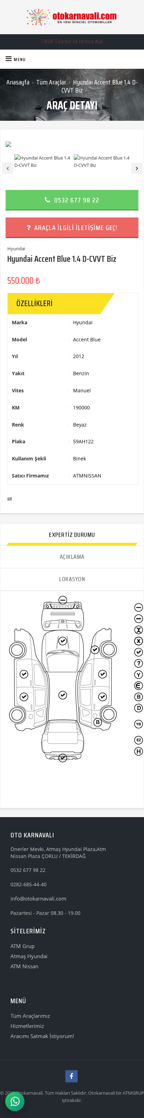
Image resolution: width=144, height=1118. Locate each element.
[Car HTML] (72, 17)
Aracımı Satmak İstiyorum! (42, 1035)
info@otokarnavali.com (38, 898)
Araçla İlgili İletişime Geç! (75, 227)
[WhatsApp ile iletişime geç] (14, 1101)
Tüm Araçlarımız (30, 1015)
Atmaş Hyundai (29, 956)
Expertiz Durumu (72, 535)
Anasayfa (17, 82)
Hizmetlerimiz (27, 1025)
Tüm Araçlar (51, 82)
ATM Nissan (24, 966)
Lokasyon (72, 579)
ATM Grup (22, 945)
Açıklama (72, 557)
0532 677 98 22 (75, 200)
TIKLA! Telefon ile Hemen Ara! (72, 41)
